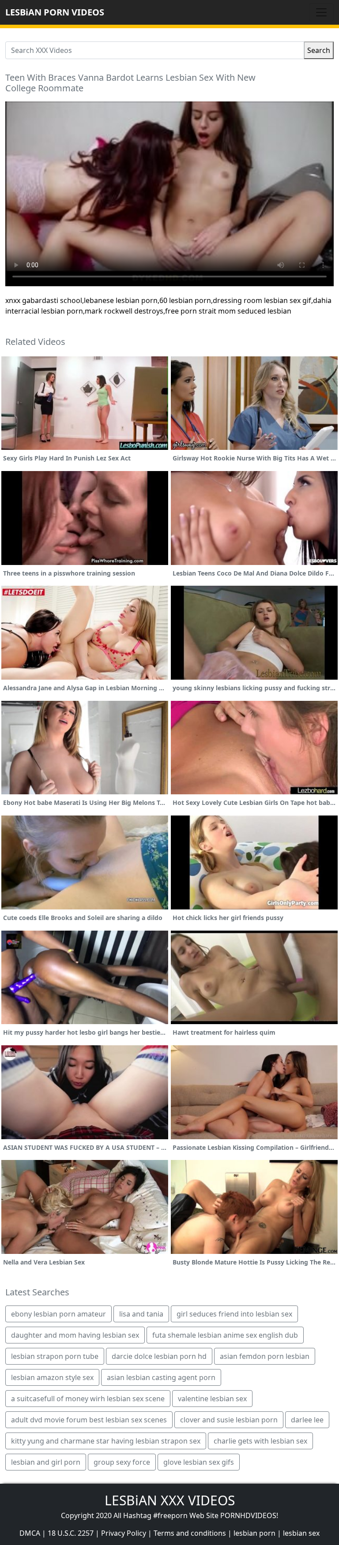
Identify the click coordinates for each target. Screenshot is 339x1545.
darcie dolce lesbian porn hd (159, 1356)
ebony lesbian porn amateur (58, 1314)
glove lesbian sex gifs (198, 1462)
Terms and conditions (190, 1533)
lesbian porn (254, 1533)
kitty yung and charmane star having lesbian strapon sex (105, 1441)
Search (318, 50)
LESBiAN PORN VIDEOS (54, 12)
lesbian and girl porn (45, 1462)
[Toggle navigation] (321, 12)
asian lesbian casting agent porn (161, 1377)
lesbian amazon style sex (52, 1377)
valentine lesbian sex (212, 1398)
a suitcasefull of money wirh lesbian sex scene (88, 1398)
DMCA (29, 1533)
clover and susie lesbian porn (229, 1420)
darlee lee (307, 1420)
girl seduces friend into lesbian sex (234, 1314)
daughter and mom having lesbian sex (75, 1335)
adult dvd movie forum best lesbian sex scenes (89, 1420)
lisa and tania (141, 1314)
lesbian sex (301, 1533)
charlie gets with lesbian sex (260, 1441)
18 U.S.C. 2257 (71, 1533)
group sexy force (122, 1462)
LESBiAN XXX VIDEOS (170, 1500)
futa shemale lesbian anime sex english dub (225, 1335)
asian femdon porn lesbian (264, 1356)
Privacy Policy (123, 1533)
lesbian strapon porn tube (54, 1356)
